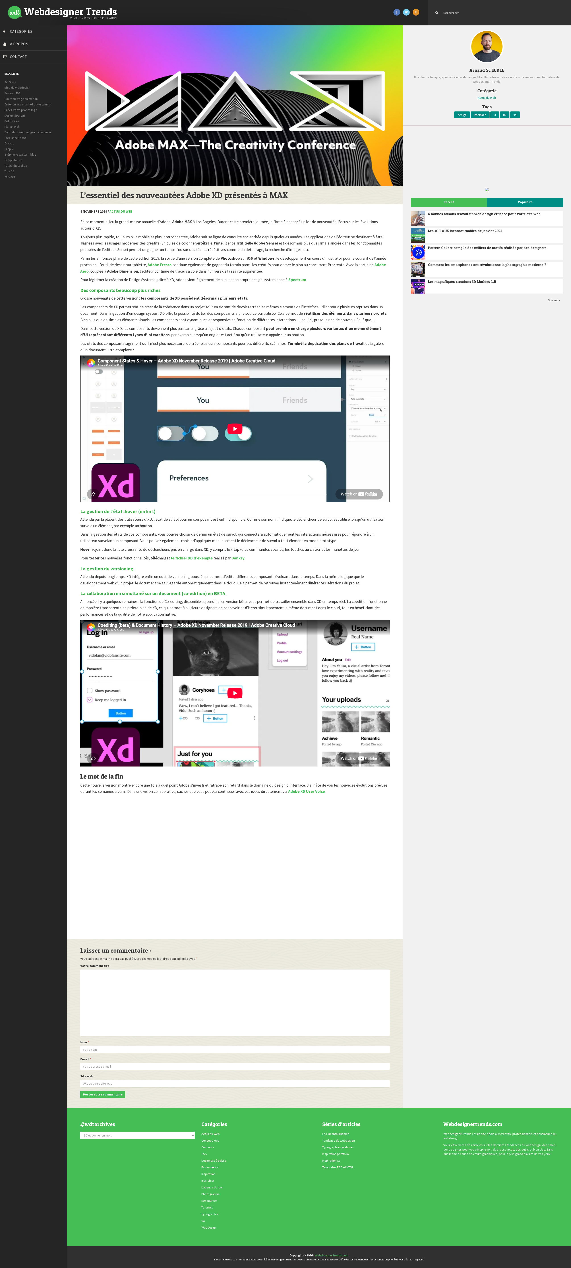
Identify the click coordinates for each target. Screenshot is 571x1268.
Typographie (209, 1214)
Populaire (525, 202)
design (462, 115)
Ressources (209, 1201)
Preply (8, 149)
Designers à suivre (213, 1161)
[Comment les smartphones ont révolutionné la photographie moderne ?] (418, 269)
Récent (449, 202)
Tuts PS (9, 171)
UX (203, 1221)
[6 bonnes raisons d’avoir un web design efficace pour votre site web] (418, 218)
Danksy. (238, 558)
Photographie (210, 1194)
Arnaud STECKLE (487, 70)
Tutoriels (207, 1207)
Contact (18, 56)
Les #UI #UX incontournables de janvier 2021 (465, 230)
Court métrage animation (21, 99)
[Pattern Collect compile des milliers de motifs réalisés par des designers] (418, 252)
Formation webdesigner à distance (27, 132)
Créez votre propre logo (20, 110)
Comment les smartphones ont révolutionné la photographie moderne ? (487, 264)
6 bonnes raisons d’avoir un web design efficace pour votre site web (484, 214)
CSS (204, 1154)
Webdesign (209, 1227)
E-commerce (209, 1167)
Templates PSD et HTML (338, 1167)
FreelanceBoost (15, 138)
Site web (86, 1076)
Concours (207, 1147)
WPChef (9, 177)
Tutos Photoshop (15, 166)
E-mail (84, 1059)
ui (495, 115)
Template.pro (13, 160)
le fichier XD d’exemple (192, 558)
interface (480, 115)
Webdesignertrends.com (331, 1255)
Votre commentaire (94, 966)
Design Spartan (14, 115)
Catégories (21, 31)
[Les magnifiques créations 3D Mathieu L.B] (418, 286)
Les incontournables (335, 1134)
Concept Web (210, 1141)
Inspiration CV (331, 1161)
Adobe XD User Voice (306, 791)
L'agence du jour (212, 1187)
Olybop (9, 143)
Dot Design (11, 121)
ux (504, 115)
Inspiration (208, 1174)
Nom (83, 1042)
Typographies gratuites (338, 1147)
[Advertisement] (214, 864)
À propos (19, 43)
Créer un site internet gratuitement (27, 104)
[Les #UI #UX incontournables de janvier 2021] (418, 235)
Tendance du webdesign (338, 1141)
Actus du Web (121, 211)
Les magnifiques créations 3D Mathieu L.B (462, 281)
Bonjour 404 (12, 93)
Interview (207, 1181)
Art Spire (10, 82)
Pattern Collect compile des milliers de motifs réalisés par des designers (487, 247)
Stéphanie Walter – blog (20, 154)
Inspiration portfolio (335, 1154)
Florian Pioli (12, 127)
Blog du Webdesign (17, 88)
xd (515, 115)
